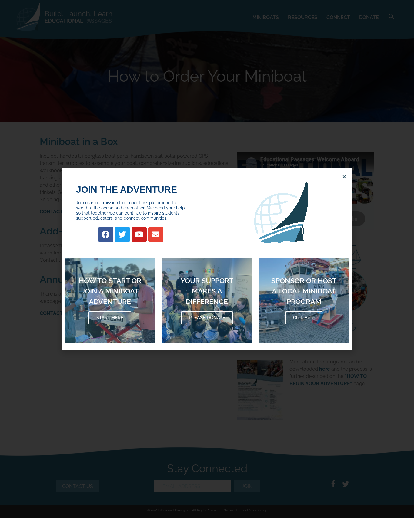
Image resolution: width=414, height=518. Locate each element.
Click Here (304, 317)
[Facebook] (105, 234)
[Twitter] (122, 234)
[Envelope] (155, 234)
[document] (207, 259)
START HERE (109, 317)
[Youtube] (139, 234)
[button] (344, 176)
